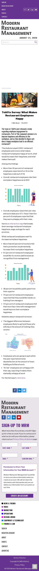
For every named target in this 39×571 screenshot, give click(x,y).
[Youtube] (35, 9)
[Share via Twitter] (24, 390)
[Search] (35, 42)
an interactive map (15, 224)
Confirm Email (27, 459)
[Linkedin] (32, 9)
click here (21, 378)
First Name (6, 448)
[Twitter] (28, 9)
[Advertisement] (19, 67)
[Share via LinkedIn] (19, 390)
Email (4, 459)
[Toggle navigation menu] (34, 566)
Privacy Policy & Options (22, 439)
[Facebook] (24, 9)
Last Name (25, 448)
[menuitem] (4, 2)
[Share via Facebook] (15, 390)
